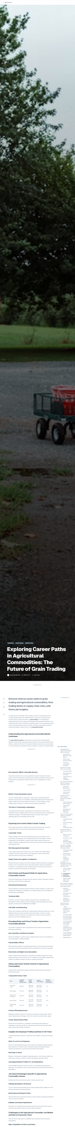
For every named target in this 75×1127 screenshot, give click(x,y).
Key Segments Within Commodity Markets (67, 756)
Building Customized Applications (66, 858)
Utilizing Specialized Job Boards (67, 850)
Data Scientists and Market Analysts (67, 802)
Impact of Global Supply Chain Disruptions (67, 880)
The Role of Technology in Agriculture (66, 764)
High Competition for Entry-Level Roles (67, 870)
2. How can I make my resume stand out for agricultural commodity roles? (67, 917)
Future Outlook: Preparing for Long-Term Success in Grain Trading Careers (66, 885)
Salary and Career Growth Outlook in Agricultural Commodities (66, 815)
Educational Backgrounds (66, 787)
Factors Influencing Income (67, 823)
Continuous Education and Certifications (66, 900)
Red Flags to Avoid (67, 838)
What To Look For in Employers (67, 835)
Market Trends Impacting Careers (67, 759)
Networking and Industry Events (67, 854)
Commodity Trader (67, 771)
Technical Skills (66, 790)
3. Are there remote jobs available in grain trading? (67, 922)
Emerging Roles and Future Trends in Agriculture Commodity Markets (65, 798)
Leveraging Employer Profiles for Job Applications (68, 841)
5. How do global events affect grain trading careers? (67, 934)
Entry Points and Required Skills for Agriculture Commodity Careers (66, 783)
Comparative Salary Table (67, 819)
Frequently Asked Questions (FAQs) (64, 904)
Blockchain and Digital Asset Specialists (66, 810)
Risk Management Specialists (67, 774)
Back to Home (8, 2)
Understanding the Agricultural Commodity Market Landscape (65, 751)
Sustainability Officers (66, 806)
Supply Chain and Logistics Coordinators (67, 778)
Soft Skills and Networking (66, 793)
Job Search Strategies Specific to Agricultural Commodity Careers (65, 846)
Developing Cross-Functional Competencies (67, 895)
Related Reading (67, 937)
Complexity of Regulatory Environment (67, 875)
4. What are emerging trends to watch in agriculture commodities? (67, 928)
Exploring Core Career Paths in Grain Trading (65, 768)
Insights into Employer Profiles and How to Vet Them (66, 831)
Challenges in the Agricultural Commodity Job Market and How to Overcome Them (65, 864)
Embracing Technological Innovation (66, 890)
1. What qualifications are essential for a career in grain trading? (67, 909)
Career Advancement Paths (68, 826)
